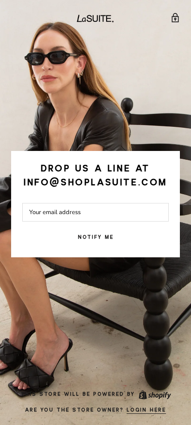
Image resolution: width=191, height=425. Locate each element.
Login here (146, 410)
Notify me (96, 237)
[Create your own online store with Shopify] (154, 394)
